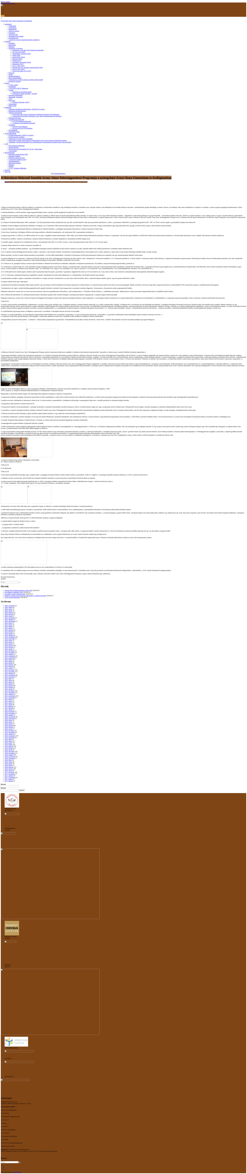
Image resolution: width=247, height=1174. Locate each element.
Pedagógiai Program (14, 118)
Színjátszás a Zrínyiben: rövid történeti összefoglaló (28, 50)
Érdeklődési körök (14, 132)
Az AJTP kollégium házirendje (21, 121)
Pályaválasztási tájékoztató (16, 146)
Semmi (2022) (16, 60)
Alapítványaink (13, 34)
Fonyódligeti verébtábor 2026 (14, 592)
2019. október (9, 734)
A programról (12, 151)
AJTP (10, 99)
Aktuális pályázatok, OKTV (21, 102)
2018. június (8, 762)
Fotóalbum (11, 33)
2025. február (9, 631)
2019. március (9, 746)
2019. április (8, 744)
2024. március (9, 645)
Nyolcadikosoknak (10, 133)
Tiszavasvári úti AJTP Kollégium (22, 128)
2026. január (8, 616)
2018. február (9, 769)
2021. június (8, 701)
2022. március (9, 685)
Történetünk (12, 26)
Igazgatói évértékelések (15, 95)
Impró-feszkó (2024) (18, 57)
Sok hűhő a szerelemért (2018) (21, 62)
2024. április (8, 644)
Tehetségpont (12, 104)
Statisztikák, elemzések (15, 97)
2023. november (10, 652)
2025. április (8, 628)
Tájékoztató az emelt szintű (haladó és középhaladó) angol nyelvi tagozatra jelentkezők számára (37, 140)
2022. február (9, 687)
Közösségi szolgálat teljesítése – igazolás (24, 93)
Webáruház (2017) (18, 64)
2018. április (8, 765)
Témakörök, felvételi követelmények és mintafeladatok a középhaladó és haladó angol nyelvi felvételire (39, 142)
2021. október (9, 694)
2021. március (9, 706)
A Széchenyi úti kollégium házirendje (23, 123)
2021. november (10, 692)
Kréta (2, 16)
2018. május (8, 763)
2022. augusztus (9, 677)
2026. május (8, 609)
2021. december (9, 691)
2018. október (9, 755)
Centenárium (12, 27)
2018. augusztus (9, 758)
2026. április (8, 611)
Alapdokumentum (13, 161)
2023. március (9, 664)
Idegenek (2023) (17, 59)
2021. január (8, 710)
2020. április (8, 724)
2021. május (8, 703)
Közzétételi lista (13, 38)
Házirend (11, 165)
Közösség (8, 41)
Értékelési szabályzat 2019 (16, 158)
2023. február (9, 666)
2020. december (9, 711)
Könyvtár (11, 73)
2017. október (9, 776)
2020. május (8, 722)
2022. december (9, 670)
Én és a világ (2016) (18, 66)
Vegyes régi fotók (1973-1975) (21, 71)
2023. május (8, 661)
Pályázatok (11, 100)
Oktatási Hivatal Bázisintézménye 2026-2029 (18, 590)
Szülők (10, 74)
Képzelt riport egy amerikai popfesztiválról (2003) (27, 67)
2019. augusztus (9, 737)
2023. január (8, 668)
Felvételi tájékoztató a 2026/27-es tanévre (21, 135)
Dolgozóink (12, 45)
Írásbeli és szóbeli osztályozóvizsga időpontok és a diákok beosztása (25, 596)
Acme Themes (17, 1172)
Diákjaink (11, 47)
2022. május (8, 682)
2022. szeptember (10, 675)
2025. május (8, 626)
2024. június (8, 640)
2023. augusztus (9, 658)
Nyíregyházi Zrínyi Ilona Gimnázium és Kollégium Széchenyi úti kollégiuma (35, 114)
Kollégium (8, 107)
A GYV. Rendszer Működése (17, 168)
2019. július (8, 739)
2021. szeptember (10, 696)
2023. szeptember (10, 656)
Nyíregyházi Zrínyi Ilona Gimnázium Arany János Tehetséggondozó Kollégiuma (37, 116)
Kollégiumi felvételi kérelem (17, 111)
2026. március (9, 612)
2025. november (10, 618)
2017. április (8, 779)
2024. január (8, 649)
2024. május (8, 642)
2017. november (10, 774)
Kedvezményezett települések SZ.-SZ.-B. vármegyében (25, 149)
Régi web (8, 172)
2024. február (9, 647)
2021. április (8, 704)
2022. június (8, 680)
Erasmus (7, 170)
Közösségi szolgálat (14, 81)
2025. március (9, 630)
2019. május (8, 743)
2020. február (9, 727)
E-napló (10, 90)
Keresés (3, 784)
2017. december (9, 772)
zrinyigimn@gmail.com (8, 3)
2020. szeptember (10, 717)
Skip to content (5, 1)
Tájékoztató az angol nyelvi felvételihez (20, 139)
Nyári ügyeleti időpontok (12, 597)
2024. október (9, 635)
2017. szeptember (10, 777)
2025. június (8, 625)
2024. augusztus (9, 638)
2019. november (10, 732)
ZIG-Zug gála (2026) (18, 52)
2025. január (8, 633)
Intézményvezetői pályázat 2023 (18, 154)
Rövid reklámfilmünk (15, 78)
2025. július (8, 623)
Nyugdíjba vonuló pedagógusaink (15, 594)
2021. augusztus (9, 697)
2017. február (9, 781)
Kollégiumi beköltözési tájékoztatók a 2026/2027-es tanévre (26, 109)
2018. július (8, 760)
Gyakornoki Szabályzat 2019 (17, 159)
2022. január (8, 689)
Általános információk (15, 113)
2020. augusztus (9, 718)
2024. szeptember (10, 637)
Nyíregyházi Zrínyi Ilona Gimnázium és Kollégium (16, 21)
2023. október (9, 654)
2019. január (8, 750)
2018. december (9, 751)
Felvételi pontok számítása (16, 137)
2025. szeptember (10, 621)
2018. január (8, 770)
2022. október (9, 673)
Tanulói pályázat (13, 147)
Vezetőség (11, 43)
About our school (13, 31)
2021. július (8, 699)
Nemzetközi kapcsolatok (15, 36)
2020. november (10, 713)
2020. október (9, 715)
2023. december (9, 651)
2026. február (9, 614)
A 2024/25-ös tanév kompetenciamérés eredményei (24, 40)
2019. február (9, 748)
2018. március (9, 767)
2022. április (8, 684)
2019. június (8, 741)
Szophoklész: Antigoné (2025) (21, 53)
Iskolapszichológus (14, 76)
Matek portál (12, 106)
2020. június (8, 720)
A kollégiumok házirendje (16, 119)
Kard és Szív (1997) (18, 69)
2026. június (8, 607)
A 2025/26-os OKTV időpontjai (18, 88)
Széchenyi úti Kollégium (19, 126)
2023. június (8, 659)
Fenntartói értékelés (14, 156)
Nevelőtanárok (12, 130)
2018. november (10, 753)
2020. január (8, 729)
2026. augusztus (9, 605)
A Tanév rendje (13, 85)
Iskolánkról (8, 24)
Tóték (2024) (16, 55)
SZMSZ (11, 166)
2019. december (9, 730)
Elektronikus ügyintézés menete (22, 92)
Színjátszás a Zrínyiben (15, 48)
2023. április (8, 663)
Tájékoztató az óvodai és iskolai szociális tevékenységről (25, 80)
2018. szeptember (10, 756)
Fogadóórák (12, 86)
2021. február (9, 708)
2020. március (9, 725)
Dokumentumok (10, 152)
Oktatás (7, 83)
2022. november (10, 671)
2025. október (9, 619)
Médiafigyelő (12, 29)
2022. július (8, 678)
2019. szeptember (10, 736)
